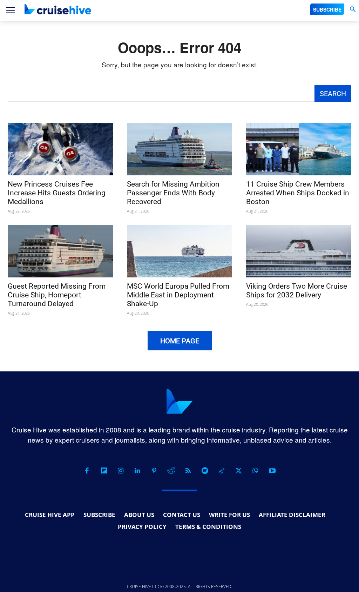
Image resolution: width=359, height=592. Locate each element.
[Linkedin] (137, 470)
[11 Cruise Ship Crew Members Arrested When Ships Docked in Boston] (298, 149)
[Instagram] (120, 470)
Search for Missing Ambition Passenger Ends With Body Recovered (173, 193)
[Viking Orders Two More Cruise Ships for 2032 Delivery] (298, 251)
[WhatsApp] (255, 470)
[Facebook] (87, 470)
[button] (352, 9)
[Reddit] (171, 470)
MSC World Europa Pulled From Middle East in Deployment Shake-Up (178, 295)
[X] (238, 470)
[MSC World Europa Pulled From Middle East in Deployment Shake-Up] (179, 251)
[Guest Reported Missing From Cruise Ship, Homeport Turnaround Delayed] (60, 251)
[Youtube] (272, 470)
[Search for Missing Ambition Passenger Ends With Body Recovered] (179, 149)
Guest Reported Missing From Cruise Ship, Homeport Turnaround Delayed (57, 295)
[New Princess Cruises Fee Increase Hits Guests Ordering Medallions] (60, 149)
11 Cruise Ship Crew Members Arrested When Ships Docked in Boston (297, 193)
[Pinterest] (154, 470)
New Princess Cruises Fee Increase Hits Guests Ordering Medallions (57, 193)
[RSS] (188, 470)
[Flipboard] (103, 470)
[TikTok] (221, 470)
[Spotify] (204, 470)
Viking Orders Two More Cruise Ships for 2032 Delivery (296, 290)
